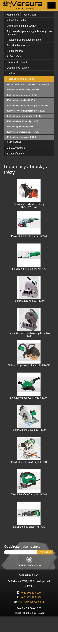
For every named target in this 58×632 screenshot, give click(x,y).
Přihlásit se (45, 552)
